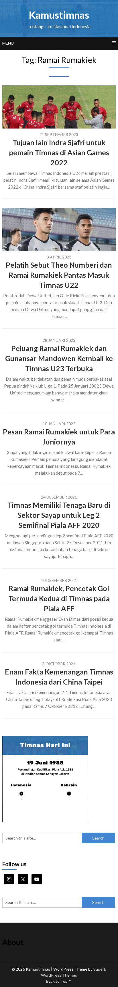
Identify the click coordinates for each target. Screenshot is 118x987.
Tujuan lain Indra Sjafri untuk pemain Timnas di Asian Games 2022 (59, 152)
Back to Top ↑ (59, 981)
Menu (8, 43)
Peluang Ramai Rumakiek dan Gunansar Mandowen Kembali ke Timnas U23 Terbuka (59, 358)
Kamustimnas (59, 15)
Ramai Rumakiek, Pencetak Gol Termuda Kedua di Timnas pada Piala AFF (59, 598)
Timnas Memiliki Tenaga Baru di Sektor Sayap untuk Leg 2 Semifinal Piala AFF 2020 (58, 515)
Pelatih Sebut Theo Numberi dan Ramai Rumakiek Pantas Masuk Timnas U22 (59, 274)
